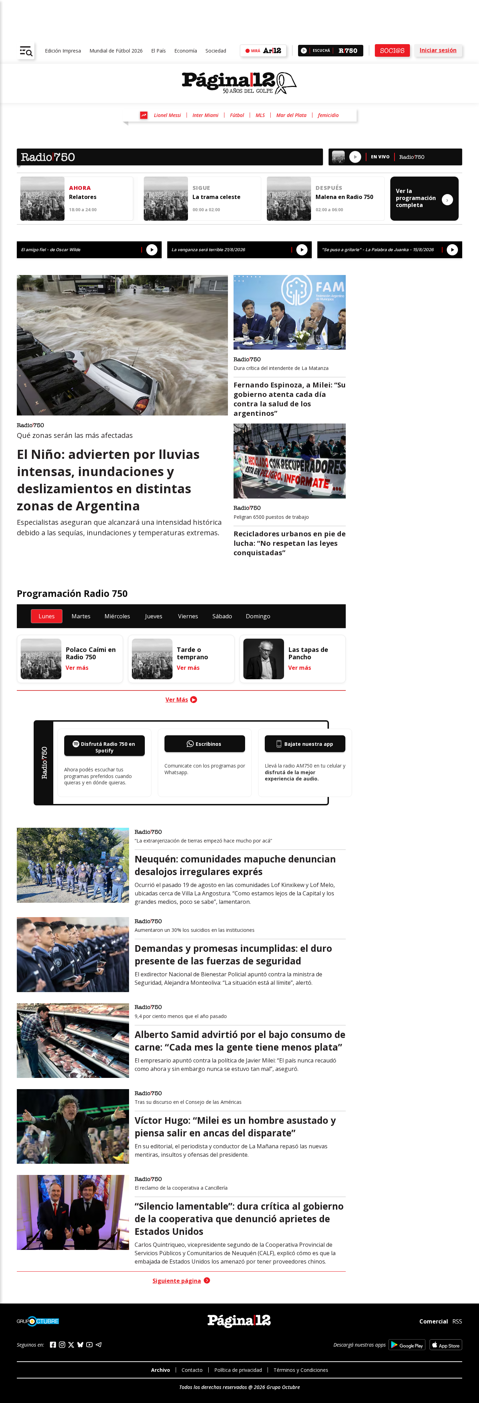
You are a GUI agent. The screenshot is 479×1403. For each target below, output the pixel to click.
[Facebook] (53, 1344)
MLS (260, 115)
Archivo (160, 1370)
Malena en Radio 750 (344, 197)
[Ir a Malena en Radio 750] (289, 199)
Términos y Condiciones (301, 1370)
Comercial (433, 1321)
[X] (71, 1345)
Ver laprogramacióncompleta (422, 198)
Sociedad (215, 50)
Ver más (77, 668)
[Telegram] (98, 1344)
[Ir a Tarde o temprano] (152, 659)
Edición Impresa (63, 50)
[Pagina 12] (239, 83)
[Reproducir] (304, 51)
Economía (185, 50)
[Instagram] (62, 1344)
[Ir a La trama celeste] (166, 199)
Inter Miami (205, 115)
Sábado (222, 616)
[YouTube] (89, 1344)
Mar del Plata (291, 115)
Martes (81, 616)
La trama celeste (217, 197)
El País (158, 50)
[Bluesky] (80, 1344)
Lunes (47, 616)
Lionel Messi (167, 115)
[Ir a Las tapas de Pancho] (263, 659)
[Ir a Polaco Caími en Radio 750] (41, 659)
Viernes (188, 616)
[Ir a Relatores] (42, 199)
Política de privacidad (238, 1370)
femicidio (328, 115)
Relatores (82, 197)
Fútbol (237, 115)
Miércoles (117, 616)
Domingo (258, 616)
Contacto (192, 1370)
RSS (457, 1321)
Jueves (153, 616)
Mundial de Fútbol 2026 (116, 50)
